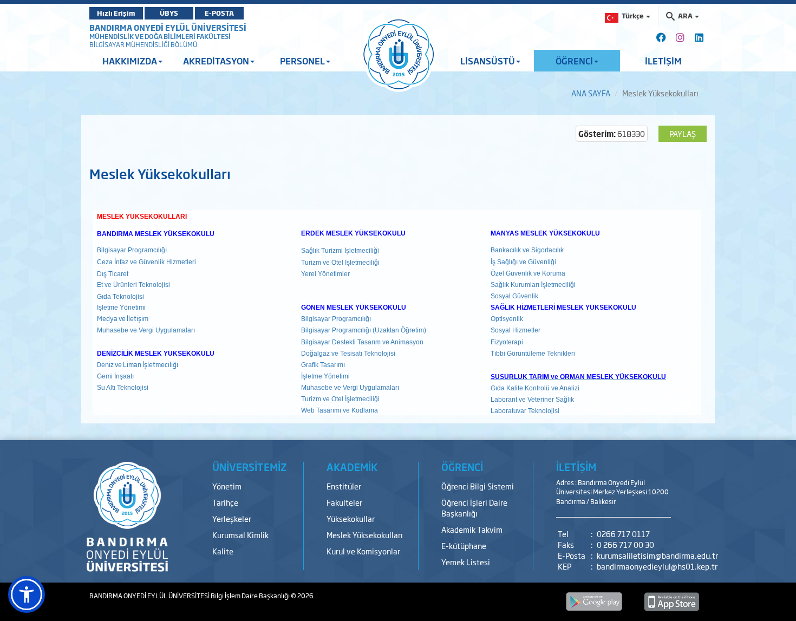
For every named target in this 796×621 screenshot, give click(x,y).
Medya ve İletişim (122, 318)
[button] (26, 594)
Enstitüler (344, 486)
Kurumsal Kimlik (240, 534)
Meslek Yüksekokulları (365, 534)
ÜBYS (169, 13)
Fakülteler (344, 502)
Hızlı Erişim (116, 13)
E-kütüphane (463, 545)
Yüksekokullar (351, 518)
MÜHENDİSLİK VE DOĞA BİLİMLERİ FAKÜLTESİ (160, 36)
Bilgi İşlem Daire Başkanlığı (251, 595)
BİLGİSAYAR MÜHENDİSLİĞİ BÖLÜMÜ (143, 44)
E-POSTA (219, 13)
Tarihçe (225, 502)
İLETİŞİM (663, 60)
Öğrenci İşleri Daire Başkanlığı (474, 507)
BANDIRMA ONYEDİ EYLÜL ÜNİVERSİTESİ (167, 27)
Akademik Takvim (472, 529)
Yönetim (227, 486)
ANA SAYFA (590, 93)
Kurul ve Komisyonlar (363, 551)
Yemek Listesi (465, 561)
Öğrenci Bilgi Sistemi (477, 486)
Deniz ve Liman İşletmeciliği (137, 364)
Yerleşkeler (231, 518)
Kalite (222, 551)
